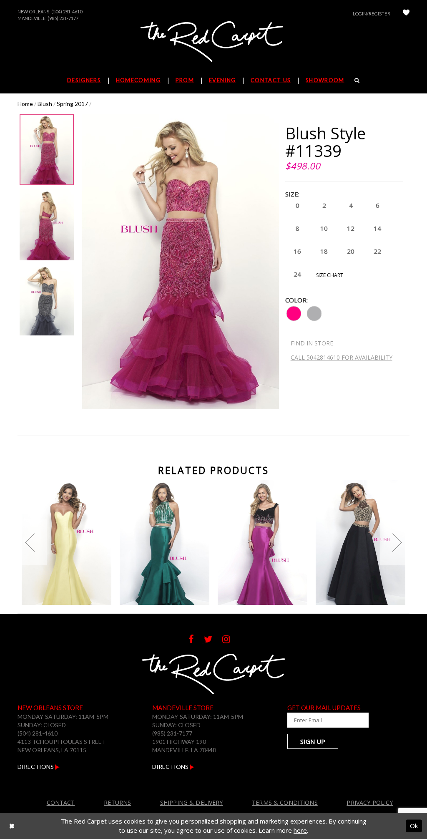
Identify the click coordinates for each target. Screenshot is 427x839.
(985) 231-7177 (63, 18)
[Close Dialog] (12, 826)
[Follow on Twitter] (213, 640)
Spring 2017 (72, 103)
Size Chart (329, 275)
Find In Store (312, 343)
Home (25, 103)
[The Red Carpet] (213, 42)
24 (297, 274)
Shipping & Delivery (191, 802)
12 (350, 228)
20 (350, 251)
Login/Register (371, 13)
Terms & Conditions (285, 802)
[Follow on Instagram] (230, 640)
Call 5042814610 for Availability (341, 357)
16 (297, 251)
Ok (414, 825)
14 (377, 228)
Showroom (325, 80)
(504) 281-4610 (66, 11)
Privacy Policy (370, 802)
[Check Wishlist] (406, 13)
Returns (117, 802)
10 (324, 228)
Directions (36, 766)
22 (377, 251)
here (300, 830)
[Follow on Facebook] (196, 640)
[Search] (357, 80)
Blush (45, 103)
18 (324, 251)
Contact (61, 802)
